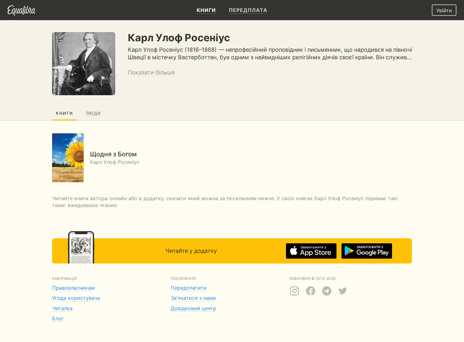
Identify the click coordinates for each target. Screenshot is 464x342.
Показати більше (151, 72)
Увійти (444, 10)
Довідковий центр (193, 308)
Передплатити (188, 288)
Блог (58, 318)
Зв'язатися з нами (193, 298)
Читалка (62, 308)
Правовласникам (73, 288)
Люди (93, 113)
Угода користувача (76, 298)
